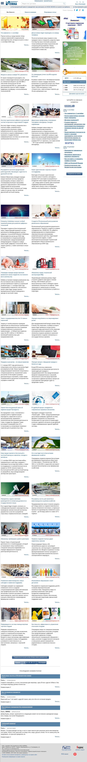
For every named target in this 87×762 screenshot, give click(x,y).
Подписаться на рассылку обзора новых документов (30, 657)
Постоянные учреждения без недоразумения (17, 707)
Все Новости (10, 12)
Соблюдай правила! (8, 723)
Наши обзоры (25, 29)
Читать (26, 45)
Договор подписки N (71, 120)
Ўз (80, 2)
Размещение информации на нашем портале (13, 756)
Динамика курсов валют (76, 93)
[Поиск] (64, 3)
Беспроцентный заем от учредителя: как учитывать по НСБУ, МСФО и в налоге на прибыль (30, 7)
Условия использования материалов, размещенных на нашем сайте (19, 754)
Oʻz (83, 2)
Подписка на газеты (74, 173)
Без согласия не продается (11, 692)
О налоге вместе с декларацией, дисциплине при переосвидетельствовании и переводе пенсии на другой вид (74, 126)
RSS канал (64, 754)
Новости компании (30, 12)
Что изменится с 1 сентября (73, 113)
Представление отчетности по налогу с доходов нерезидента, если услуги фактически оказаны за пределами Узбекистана (74, 135)
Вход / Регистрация (80, 4)
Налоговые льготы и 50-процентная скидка (16, 675)
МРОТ (66, 78)
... (34, 662)
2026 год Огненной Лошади (73, 163)
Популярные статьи (50, 12)
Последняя (42, 662)
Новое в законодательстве (52, 29)
